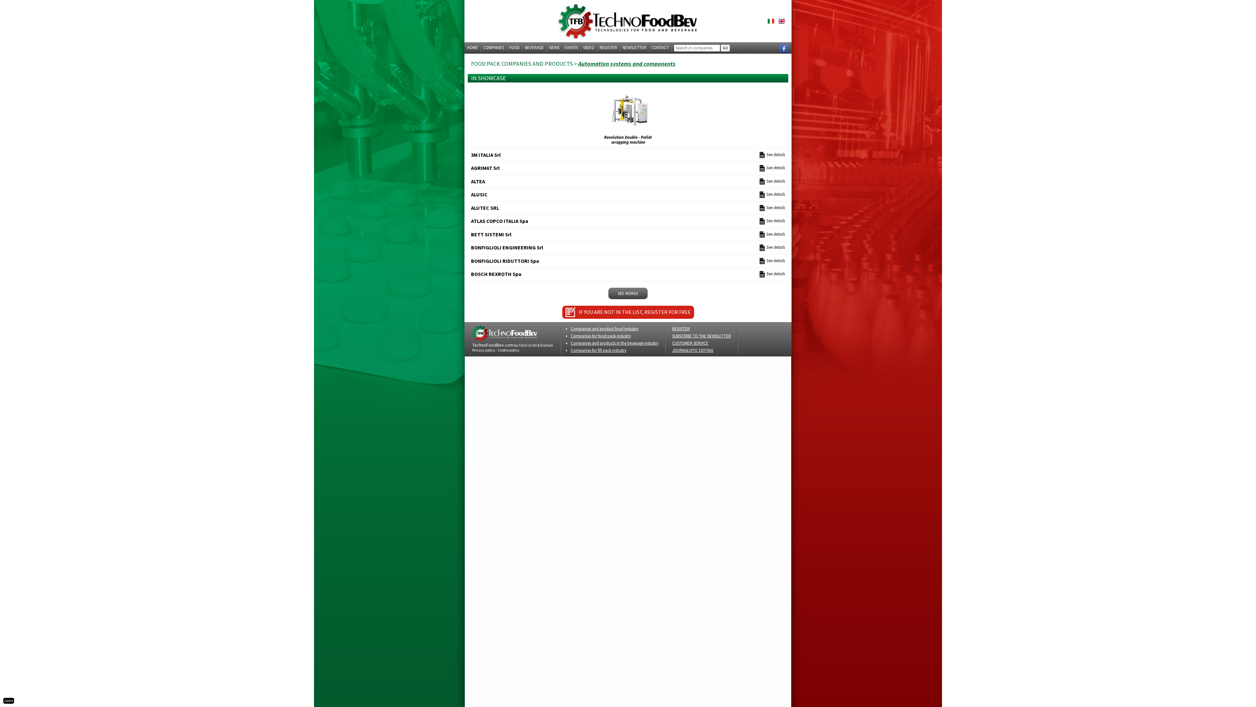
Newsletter (634, 47)
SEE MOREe (628, 293)
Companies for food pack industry (601, 336)
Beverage (534, 47)
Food (514, 47)
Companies (493, 47)
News (554, 47)
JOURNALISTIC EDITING (692, 350)
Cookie (8, 700)
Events (571, 47)
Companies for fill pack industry (598, 350)
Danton (546, 345)
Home (472, 47)
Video (588, 47)
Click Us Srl (528, 345)
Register (608, 47)
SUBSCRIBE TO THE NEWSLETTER (701, 336)
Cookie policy (508, 350)
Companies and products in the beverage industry (614, 343)
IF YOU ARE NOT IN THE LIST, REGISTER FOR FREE (635, 312)
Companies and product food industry (604, 329)
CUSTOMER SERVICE (690, 343)
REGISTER (681, 329)
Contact (660, 47)
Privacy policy (483, 350)
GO (725, 48)
